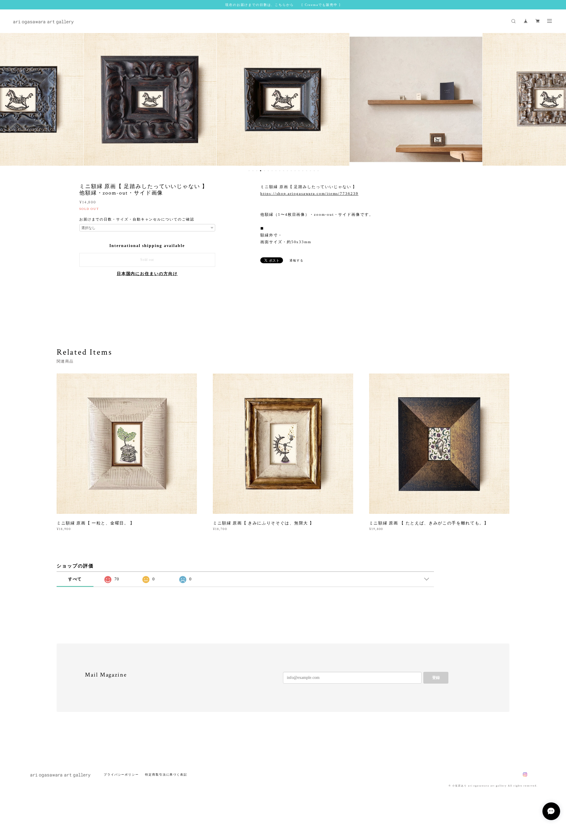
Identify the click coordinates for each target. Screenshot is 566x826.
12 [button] (291, 170)
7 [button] (272, 170)
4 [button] (260, 170)
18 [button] (314, 170)
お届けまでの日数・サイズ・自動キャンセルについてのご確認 (136, 219)
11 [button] (287, 170)
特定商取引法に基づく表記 (166, 774)
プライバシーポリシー (121, 774)
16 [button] (306, 170)
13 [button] (295, 170)
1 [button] (249, 170)
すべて (75, 579)
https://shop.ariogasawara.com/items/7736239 (309, 193)
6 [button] (268, 170)
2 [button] (253, 170)
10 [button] (283, 170)
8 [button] (276, 170)
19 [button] (318, 170)
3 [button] (256, 170)
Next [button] (557, 99)
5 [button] (264, 170)
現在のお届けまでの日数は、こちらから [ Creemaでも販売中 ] (282, 4)
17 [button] (310, 170)
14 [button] (299, 170)
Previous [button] (9, 99)
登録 (436, 677)
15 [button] (302, 170)
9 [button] (279, 170)
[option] (150, 99)
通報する (296, 260)
